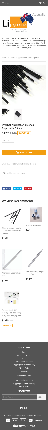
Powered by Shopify (34, 415)
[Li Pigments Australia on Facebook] (21, 408)
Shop (24, 358)
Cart (44, 3)
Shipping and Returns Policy (24, 365)
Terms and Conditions (24, 361)
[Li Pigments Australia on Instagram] (25, 408)
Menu (7, 3)
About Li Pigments (24, 355)
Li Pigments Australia (17, 415)
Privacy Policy (24, 368)
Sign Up (41, 397)
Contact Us (24, 371)
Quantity (5, 140)
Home (4, 57)
